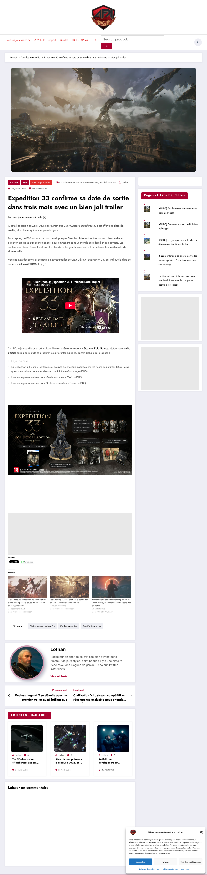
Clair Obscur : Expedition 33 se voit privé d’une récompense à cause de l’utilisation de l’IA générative (27, 602)
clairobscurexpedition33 (70, 182)
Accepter (140, 862)
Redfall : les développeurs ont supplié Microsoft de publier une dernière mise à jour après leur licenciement (111, 761)
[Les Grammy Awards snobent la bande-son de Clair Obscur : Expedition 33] (69, 587)
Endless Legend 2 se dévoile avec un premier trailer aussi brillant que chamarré (41, 698)
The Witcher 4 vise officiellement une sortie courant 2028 (25, 761)
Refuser (165, 862)
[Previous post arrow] (9, 695)
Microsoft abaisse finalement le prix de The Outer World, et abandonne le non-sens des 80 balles (111, 602)
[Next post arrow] (131, 695)
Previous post (59, 690)
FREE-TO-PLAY (80, 40)
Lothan (125, 182)
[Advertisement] (70, 534)
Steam (87, 348)
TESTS (95, 40)
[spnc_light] (198, 42)
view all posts (58, 676)
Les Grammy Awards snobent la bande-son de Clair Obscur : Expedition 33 (69, 601)
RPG (25, 182)
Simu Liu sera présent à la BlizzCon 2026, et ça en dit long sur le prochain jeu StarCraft (68, 761)
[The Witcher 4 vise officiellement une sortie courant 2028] (27, 738)
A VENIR (39, 40)
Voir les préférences (190, 862)
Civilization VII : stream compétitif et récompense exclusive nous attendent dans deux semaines (99, 698)
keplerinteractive (90, 182)
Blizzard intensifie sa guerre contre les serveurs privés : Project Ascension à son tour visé (178, 260)
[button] (200, 832)
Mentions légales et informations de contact (173, 869)
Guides (64, 40)
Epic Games (101, 348)
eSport (52, 40)
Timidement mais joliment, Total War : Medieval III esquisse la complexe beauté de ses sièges (178, 280)
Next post (78, 690)
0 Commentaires (39, 188)
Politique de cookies (147, 869)
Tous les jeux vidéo (16, 40)
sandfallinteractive (108, 182)
